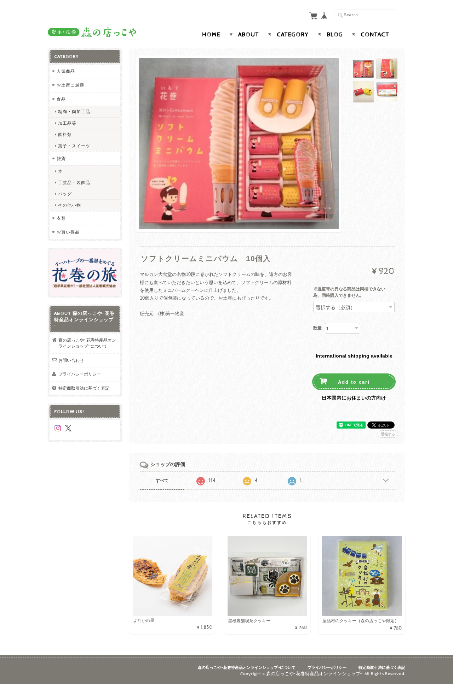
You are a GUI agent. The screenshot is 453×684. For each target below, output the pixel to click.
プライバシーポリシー (79, 374)
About (248, 34)
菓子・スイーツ (74, 145)
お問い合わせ (71, 360)
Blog (335, 34)
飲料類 (65, 134)
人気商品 (66, 71)
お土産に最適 (70, 85)
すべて (162, 480)
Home (211, 34)
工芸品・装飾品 (74, 182)
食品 (61, 99)
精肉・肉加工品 (74, 111)
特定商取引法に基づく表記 (83, 388)
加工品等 (67, 123)
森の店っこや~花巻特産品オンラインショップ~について (87, 343)
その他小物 (69, 205)
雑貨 (61, 158)
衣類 (61, 218)
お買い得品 (68, 232)
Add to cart (354, 381)
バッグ (65, 193)
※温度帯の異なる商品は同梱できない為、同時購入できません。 (349, 292)
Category (293, 34)
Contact (375, 34)
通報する (388, 434)
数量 (317, 327)
